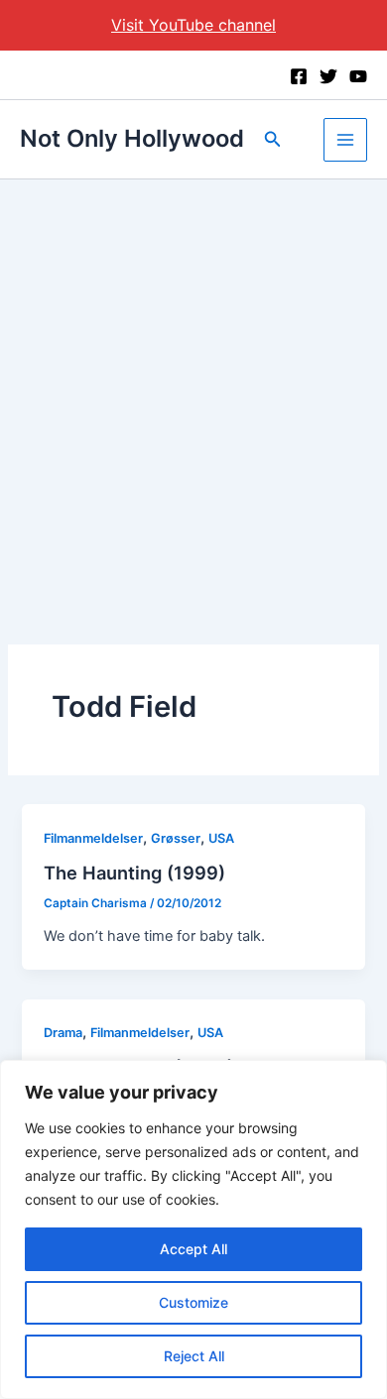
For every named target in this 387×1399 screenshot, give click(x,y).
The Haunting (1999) (134, 872)
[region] (193, 1229)
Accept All (193, 1248)
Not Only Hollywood (132, 138)
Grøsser (175, 838)
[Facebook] (299, 76)
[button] (273, 139)
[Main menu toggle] (345, 140)
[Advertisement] (193, 382)
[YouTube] (358, 76)
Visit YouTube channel (193, 25)
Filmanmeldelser (93, 838)
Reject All (194, 1355)
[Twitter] (328, 76)
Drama (63, 1032)
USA (221, 838)
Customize (193, 1302)
